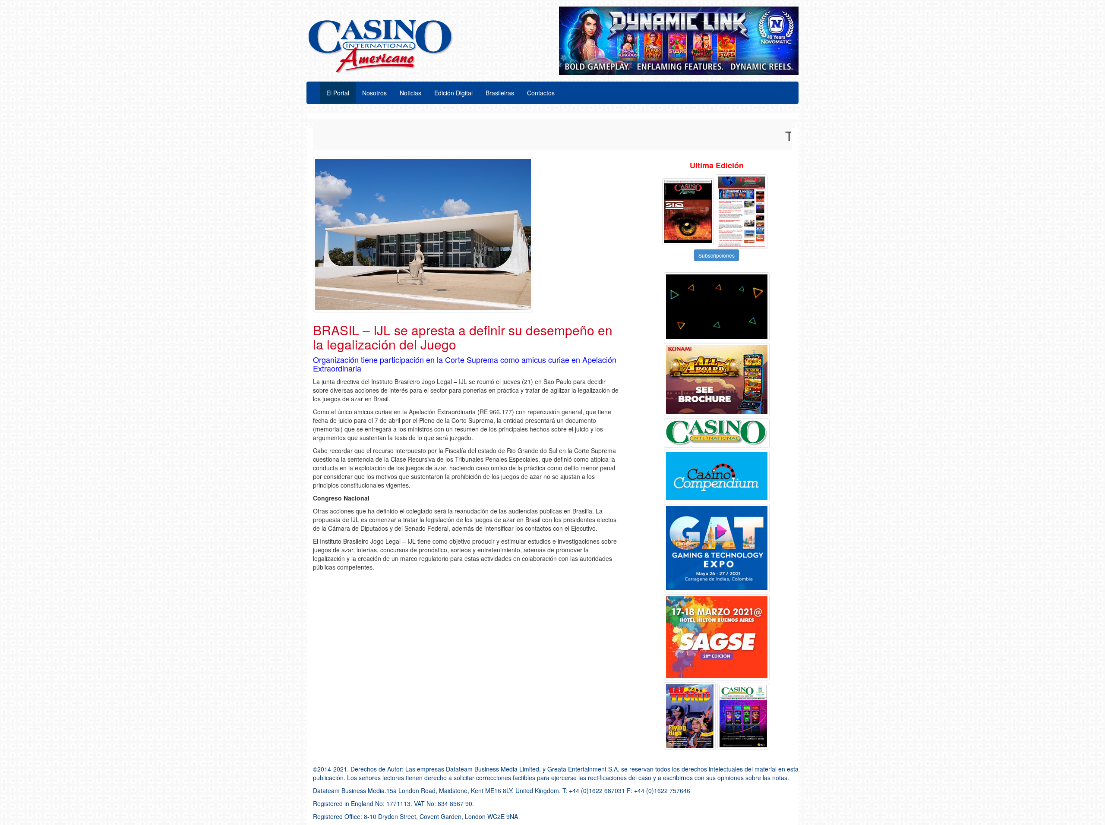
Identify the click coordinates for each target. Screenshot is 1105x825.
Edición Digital (453, 92)
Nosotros (374, 92)
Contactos (541, 92)
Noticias (410, 92)
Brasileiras (500, 92)
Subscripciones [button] (716, 255)
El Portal (337, 92)
